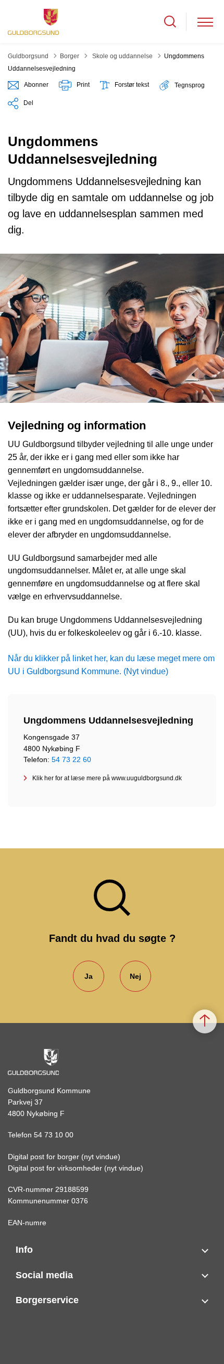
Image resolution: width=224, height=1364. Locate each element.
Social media (44, 1275)
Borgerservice (47, 1300)
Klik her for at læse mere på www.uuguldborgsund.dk (107, 778)
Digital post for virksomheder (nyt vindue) (75, 1168)
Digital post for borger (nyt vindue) (64, 1156)
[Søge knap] (170, 21)
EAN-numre (27, 1222)
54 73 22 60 (71, 759)
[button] (182, 84)
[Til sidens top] (204, 1021)
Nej (135, 976)
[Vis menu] (205, 21)
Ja (88, 976)
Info (24, 1249)
